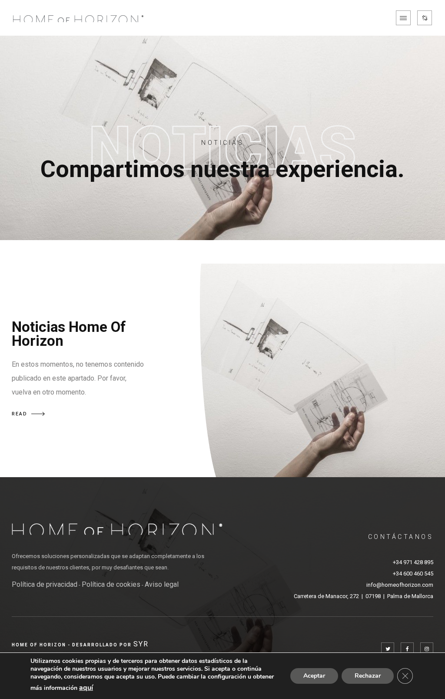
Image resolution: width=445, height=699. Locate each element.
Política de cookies (111, 584)
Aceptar (314, 676)
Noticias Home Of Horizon (69, 333)
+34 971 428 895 (413, 562)
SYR (141, 644)
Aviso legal (162, 584)
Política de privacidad (44, 584)
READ (19, 414)
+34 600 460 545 (413, 573)
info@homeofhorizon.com (399, 585)
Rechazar (368, 676)
